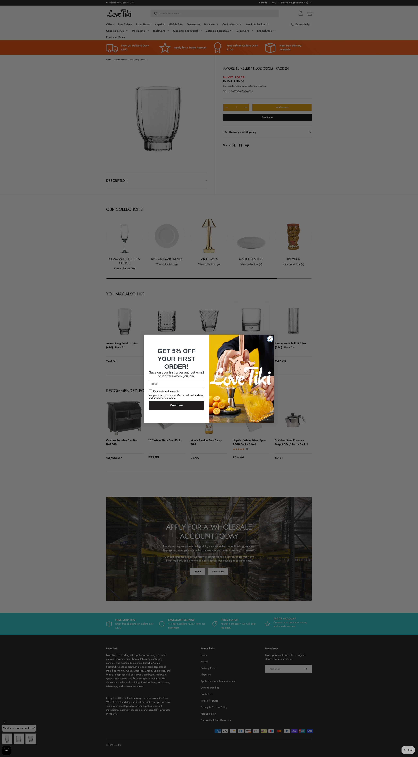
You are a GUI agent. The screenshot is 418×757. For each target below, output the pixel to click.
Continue (176, 405)
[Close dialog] (270, 339)
